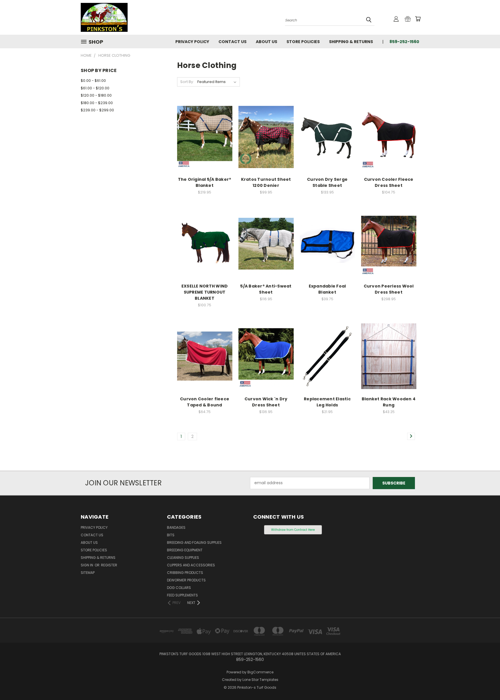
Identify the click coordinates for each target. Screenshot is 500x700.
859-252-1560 (404, 42)
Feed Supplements (182, 595)
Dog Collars (179, 587)
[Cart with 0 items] (418, 19)
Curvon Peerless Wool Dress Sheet (389, 289)
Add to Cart (266, 147)
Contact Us (232, 42)
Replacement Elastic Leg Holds (327, 402)
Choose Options (204, 147)
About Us (266, 42)
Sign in (87, 565)
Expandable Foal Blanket (327, 289)
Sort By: (187, 81)
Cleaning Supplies (183, 557)
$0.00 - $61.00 (93, 80)
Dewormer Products (186, 580)
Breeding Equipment (185, 550)
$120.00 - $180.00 (96, 95)
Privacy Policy (192, 42)
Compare (202, 136)
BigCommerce (260, 672)
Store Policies (303, 42)
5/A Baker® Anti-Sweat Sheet (265, 289)
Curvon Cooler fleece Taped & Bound (204, 402)
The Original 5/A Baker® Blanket (204, 182)
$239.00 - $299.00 (97, 110)
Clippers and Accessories (191, 565)
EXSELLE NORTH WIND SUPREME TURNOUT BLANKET (204, 292)
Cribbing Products (185, 572)
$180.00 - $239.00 (97, 103)
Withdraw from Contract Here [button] (293, 530)
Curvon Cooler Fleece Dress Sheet (388, 182)
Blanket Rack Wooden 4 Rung (389, 402)
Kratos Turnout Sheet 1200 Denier (266, 182)
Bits (170, 535)
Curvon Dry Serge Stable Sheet (327, 182)
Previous (485, 682)
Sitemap (88, 572)
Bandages (176, 527)
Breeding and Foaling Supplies (194, 542)
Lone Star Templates (260, 679)
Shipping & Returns (351, 42)
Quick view (204, 125)
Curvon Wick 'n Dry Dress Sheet (266, 402)
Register (109, 565)
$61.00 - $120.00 (95, 88)
